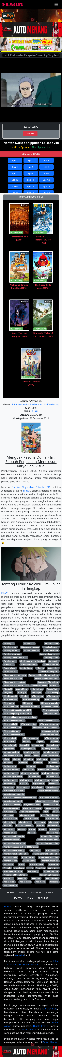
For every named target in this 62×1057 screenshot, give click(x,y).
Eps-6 (46, 166)
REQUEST (43, 898)
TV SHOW (36, 892)
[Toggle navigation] (56, 4)
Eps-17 (30, 192)
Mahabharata (49, 1008)
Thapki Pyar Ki (41, 1026)
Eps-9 (46, 173)
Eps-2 (30, 160)
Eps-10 (15, 179)
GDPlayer (30, 133)
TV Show (24, 964)
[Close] (32, 19)
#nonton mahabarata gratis (15, 854)
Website (19, 955)
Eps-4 (15, 166)
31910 (35, 411)
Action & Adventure (32, 404)
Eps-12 (46, 179)
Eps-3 (46, 160)
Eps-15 (46, 186)
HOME (10, 892)
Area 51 (35, 964)
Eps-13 (15, 186)
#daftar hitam (26, 668)
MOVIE (22, 892)
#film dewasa (52, 696)
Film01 (26, 490)
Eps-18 (46, 192)
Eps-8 (30, 173)
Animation (17, 404)
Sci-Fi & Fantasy (51, 404)
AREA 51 (50, 892)
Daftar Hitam (49, 1042)
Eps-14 (30, 186)
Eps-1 (15, 160)
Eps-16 (15, 192)
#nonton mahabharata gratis (45, 854)
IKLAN (30, 898)
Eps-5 (30, 166)
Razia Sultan (29, 1029)
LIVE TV (18, 898)
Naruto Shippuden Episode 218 (31, 487)
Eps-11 (30, 179)
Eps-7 (15, 173)
